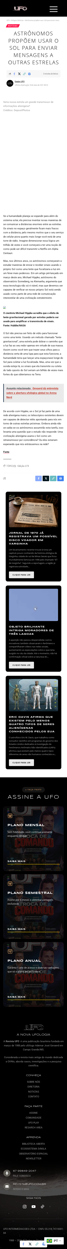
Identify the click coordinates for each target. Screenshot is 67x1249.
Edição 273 (23, 466)
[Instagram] (24, 1207)
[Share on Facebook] (14, 73)
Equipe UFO (20, 81)
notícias (13, 26)
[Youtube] (33, 1207)
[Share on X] (19, 73)
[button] (53, 9)
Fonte (6, 452)
